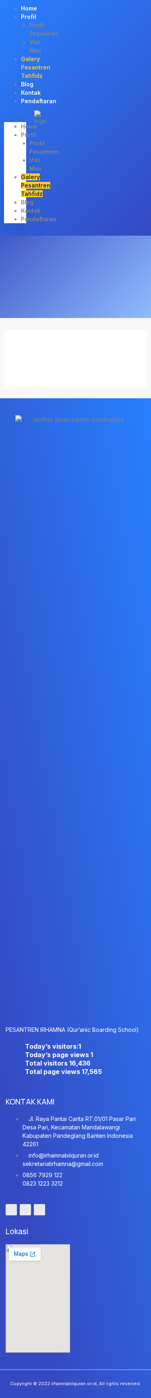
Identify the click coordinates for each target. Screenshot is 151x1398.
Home (29, 126)
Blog (27, 202)
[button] (15, 118)
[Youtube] (11, 1209)
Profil (28, 16)
